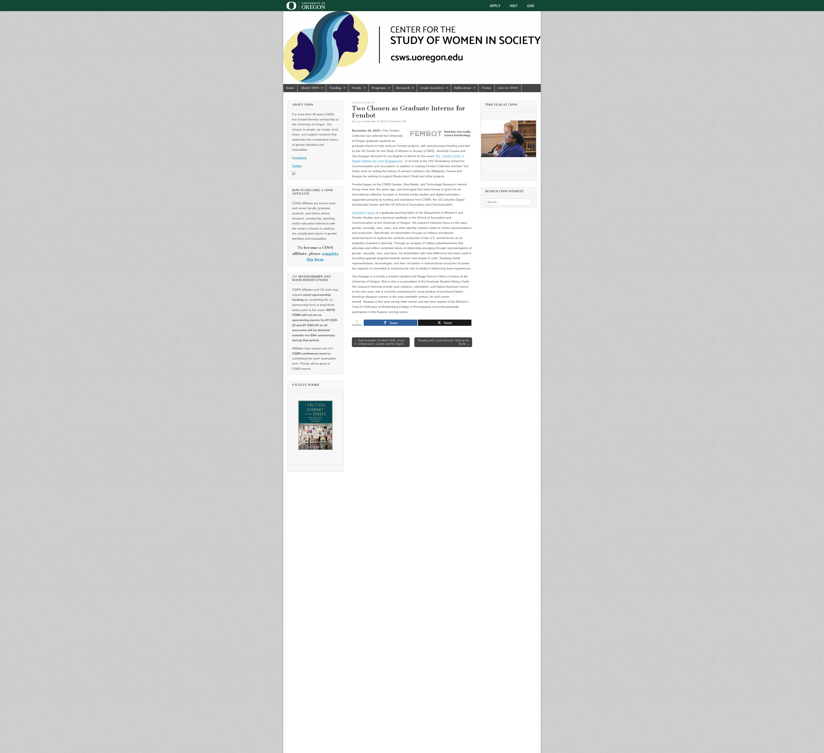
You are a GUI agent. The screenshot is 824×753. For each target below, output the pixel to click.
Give (530, 5)
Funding (335, 88)
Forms (486, 88)
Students (368, 102)
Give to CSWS (508, 88)
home (290, 88)
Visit (514, 5)
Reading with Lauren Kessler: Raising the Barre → (443, 342)
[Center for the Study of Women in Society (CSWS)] (412, 47)
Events (357, 88)
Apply (495, 5)
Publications (462, 88)
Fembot (356, 102)
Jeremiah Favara (363, 212)
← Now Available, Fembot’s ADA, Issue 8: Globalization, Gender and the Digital (379, 342)
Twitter (297, 166)
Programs (379, 88)
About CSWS (310, 88)
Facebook (299, 157)
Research (403, 88)
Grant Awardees (432, 88)
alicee (358, 121)
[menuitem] (498, 5)
